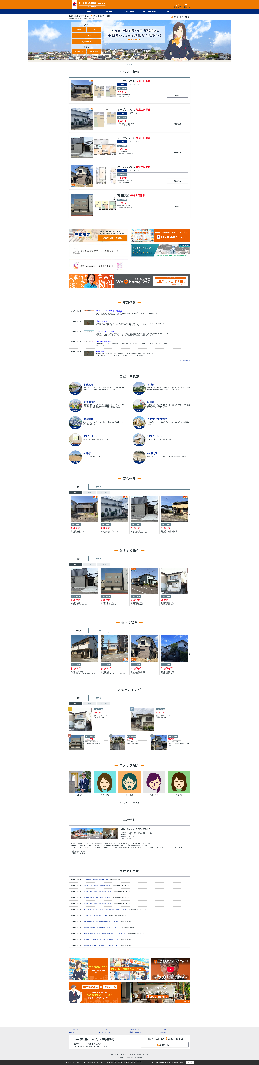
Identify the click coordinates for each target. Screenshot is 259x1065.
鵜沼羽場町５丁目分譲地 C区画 (108, 945)
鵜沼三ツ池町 (94, 909)
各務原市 (87, 909)
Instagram (163, 1032)
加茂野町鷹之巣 (96, 939)
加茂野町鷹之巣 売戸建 (110, 939)
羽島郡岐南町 (88, 933)
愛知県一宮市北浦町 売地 (102, 891)
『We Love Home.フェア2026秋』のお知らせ (109, 311)
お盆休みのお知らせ (101, 321)
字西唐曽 (91, 921)
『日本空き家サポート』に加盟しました (107, 331)
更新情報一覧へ (185, 360)
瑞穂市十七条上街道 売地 (102, 885)
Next (189, 514)
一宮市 (86, 891)
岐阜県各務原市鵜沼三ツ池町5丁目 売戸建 (114, 909)
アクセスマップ (73, 1029)
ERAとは (170, 11)
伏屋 (93, 933)
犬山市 (86, 921)
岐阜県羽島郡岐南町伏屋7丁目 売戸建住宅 (111, 933)
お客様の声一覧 (134, 1029)
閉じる (190, 1062)
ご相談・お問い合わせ (181, 17)
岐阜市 (86, 897)
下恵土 (90, 915)
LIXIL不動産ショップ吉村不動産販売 (135, 829)
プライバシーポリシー (134, 1054)
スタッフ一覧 (103, 1029)
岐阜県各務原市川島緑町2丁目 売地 (109, 927)
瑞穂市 (86, 885)
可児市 (86, 879)
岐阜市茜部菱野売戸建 (103, 897)
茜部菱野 (91, 897)
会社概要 (109, 11)
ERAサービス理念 (149, 11)
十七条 (90, 885)
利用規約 (123, 1054)
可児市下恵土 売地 (100, 915)
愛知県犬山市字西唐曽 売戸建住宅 (107, 921)
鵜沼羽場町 (93, 945)
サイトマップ (146, 1054)
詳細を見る (177, 95)
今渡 (89, 879)
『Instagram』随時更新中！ (104, 341)
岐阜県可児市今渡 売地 (100, 879)
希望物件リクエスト (135, 1032)
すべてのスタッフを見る (129, 803)
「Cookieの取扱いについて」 (163, 1062)
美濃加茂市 (87, 939)
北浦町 (90, 891)
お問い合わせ (164, 1029)
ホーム (89, 11)
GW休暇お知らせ (101, 351)
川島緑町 (92, 927)
